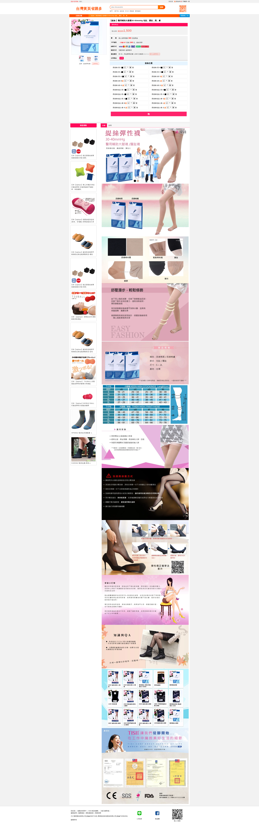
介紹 (103, 125)
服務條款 (81, 813)
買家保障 (98, 813)
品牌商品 (95, 63)
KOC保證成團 (93, 811)
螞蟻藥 (132, 11)
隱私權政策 (90, 813)
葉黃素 (122, 11)
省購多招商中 (82, 811)
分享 (121, 58)
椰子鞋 (117, 11)
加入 (80, 1)
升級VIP (123, 42)
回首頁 (171, 1)
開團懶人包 (185, 15)
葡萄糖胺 (138, 11)
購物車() (179, 1)
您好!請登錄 (74, 1)
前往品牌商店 (154, 54)
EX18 (127, 11)
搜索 (161, 7)
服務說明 (74, 813)
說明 (110, 125)
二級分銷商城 (104, 811)
